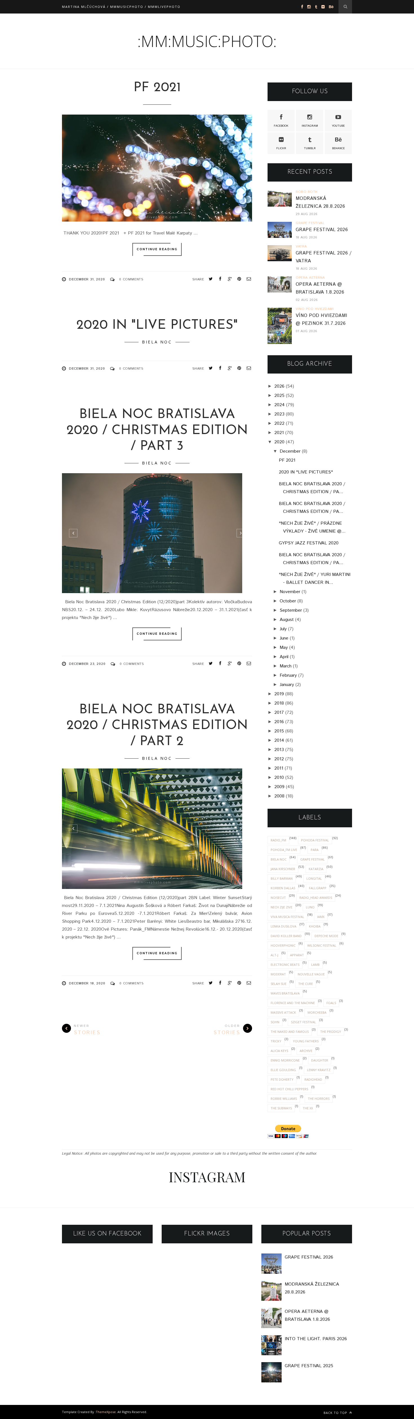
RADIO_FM (278, 840)
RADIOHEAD (313, 1079)
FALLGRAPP (317, 888)
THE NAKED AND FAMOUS (290, 1031)
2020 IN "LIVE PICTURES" (157, 325)
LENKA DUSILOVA (283, 926)
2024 (279, 405)
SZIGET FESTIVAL (303, 1022)
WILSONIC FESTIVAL (321, 945)
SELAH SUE (278, 984)
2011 (278, 768)
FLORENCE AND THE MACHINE (293, 1003)
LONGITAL (314, 878)
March (285, 666)
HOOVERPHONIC (283, 945)
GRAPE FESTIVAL (312, 859)
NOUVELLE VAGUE (311, 974)
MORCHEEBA (317, 1012)
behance (338, 148)
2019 (279, 694)
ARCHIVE (306, 1051)
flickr (281, 148)
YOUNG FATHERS (306, 1041)
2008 (279, 796)
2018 (279, 703)
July (283, 629)
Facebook (281, 126)
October (288, 601)
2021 (279, 433)
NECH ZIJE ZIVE (281, 907)
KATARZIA (316, 869)
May (284, 647)
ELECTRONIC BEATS (285, 964)
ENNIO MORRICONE (285, 1060)
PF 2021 (157, 88)
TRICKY (276, 1041)
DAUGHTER (319, 1060)
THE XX (308, 1108)
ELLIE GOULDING (283, 1070)
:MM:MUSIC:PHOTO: (207, 41)
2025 (279, 395)
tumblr (310, 148)
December (290, 451)
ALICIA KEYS (279, 1051)
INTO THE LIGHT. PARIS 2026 (316, 1339)
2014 (279, 740)
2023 (279, 414)
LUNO (310, 907)
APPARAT (297, 955)
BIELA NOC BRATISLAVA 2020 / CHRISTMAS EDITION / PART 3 (157, 430)
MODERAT (278, 974)
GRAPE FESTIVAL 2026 (322, 230)
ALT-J (274, 955)
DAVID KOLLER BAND (286, 936)
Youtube (338, 126)
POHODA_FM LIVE (284, 850)
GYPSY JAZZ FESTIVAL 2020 (309, 543)
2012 (279, 759)
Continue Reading (157, 249)
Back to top (336, 1413)
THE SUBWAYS (281, 1108)
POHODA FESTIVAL (315, 840)
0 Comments (131, 279)
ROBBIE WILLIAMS (284, 1098)
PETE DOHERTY (282, 1079)
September (291, 610)
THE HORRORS (319, 1098)
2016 (279, 722)
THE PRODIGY (330, 1031)
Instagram (310, 126)
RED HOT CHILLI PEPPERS (289, 1089)
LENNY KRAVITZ (318, 1070)
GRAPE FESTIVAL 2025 (309, 1366)
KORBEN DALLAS (283, 888)
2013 (279, 750)
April (284, 657)
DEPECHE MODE (326, 936)
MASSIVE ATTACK (283, 1012)
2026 (279, 386)
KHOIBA (314, 926)
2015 (279, 731)
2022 (279, 423)
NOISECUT (278, 897)
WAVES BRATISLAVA (285, 993)
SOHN (275, 1022)
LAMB (315, 964)
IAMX (320, 917)
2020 (279, 442)
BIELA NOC (157, 342)
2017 (279, 712)
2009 (279, 787)
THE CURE (305, 984)
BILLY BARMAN (282, 878)
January (287, 684)
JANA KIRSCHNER (283, 869)
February (288, 675)
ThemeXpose (106, 1412)
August (287, 619)
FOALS (331, 1003)
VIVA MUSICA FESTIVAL (287, 917)
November (290, 592)
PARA (315, 850)
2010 (279, 777)
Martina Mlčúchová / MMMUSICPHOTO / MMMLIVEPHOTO (121, 7)
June (284, 638)
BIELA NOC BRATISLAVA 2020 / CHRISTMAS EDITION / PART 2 (157, 725)
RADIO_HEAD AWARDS (315, 897)
